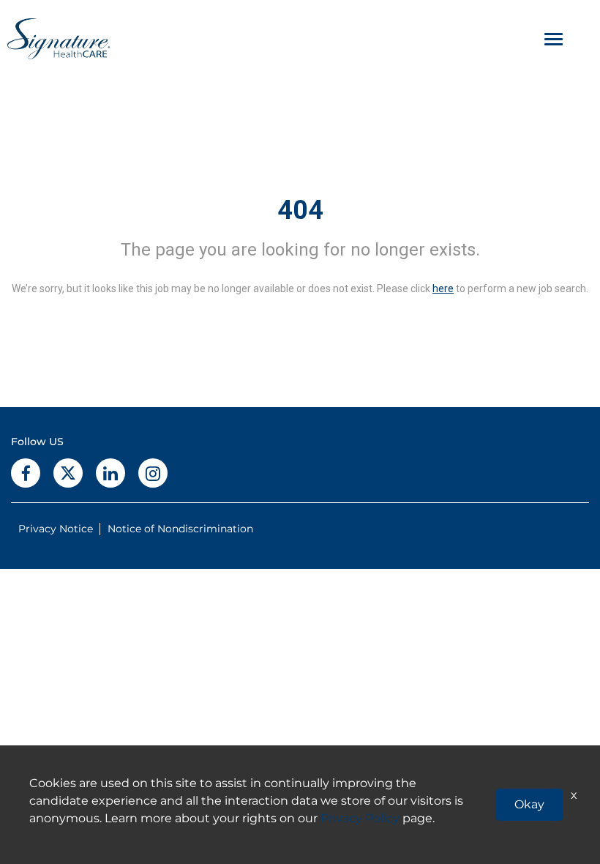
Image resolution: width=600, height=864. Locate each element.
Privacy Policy (360, 818)
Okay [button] (529, 804)
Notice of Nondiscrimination (180, 528)
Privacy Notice (55, 528)
